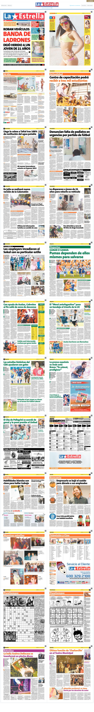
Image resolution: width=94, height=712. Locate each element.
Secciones (4, 5)
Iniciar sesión (89, 5)
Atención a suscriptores (75, 5)
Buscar (10, 5)
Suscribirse (84, 5)
